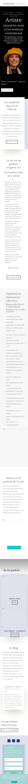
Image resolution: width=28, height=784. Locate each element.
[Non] (26, 779)
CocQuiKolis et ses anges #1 (12, 687)
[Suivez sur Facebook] (13, 740)
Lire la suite (7, 90)
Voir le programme (9, 730)
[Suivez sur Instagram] (8, 740)
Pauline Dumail (10, 689)
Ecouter (15, 634)
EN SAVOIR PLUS (12, 141)
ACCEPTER (14, 782)
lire (15, 602)
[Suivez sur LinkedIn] (18, 740)
